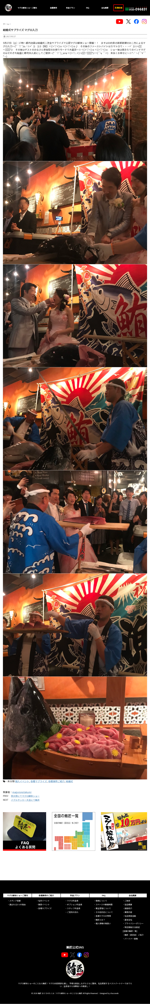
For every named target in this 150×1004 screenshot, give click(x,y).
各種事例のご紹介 (46, 895)
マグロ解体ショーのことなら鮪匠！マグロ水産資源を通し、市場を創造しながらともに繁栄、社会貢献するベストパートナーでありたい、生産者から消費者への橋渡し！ (75, 985)
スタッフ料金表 (73, 908)
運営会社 (128, 919)
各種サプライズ (38, 781)
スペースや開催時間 (104, 904)
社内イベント (44, 900)
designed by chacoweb (109, 993)
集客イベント (44, 904)
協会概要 (128, 904)
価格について (101, 900)
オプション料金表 (74, 904)
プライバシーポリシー (134, 923)
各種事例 (53, 7)
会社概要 (104, 7)
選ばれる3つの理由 (17, 904)
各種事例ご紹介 (56, 781)
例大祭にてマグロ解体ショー (25, 795)
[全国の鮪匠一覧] (130, 931)
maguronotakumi (21, 792)
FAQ (87, 7)
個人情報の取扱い (103, 923)
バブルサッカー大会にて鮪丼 (25, 799)
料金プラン (70, 7)
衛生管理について (103, 908)
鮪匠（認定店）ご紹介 (134, 934)
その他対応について (104, 912)
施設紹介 (128, 908)
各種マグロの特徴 (103, 916)
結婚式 (69, 781)
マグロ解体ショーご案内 (27, 7)
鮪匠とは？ (100, 919)
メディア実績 (15, 900)
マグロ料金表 (72, 900)
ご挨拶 (127, 900)
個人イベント (22, 781)
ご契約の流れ (72, 912)
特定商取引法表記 (132, 927)
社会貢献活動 (130, 916)
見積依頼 (118, 7)
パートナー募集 (131, 938)
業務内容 (128, 912)
